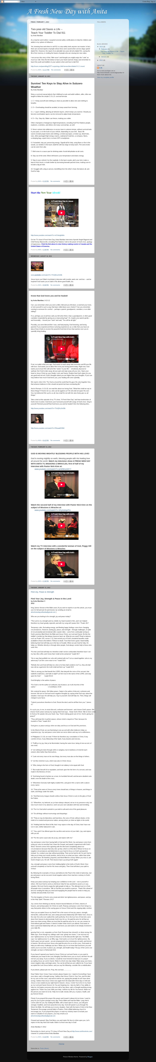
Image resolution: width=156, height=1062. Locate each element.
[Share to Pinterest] (73, 70)
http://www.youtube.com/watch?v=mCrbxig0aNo (47, 235)
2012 (101, 60)
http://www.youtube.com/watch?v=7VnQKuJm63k (48, 408)
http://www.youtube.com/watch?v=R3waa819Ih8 (47, 428)
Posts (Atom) (44, 1048)
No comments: (56, 70)
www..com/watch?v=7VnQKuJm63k (46, 275)
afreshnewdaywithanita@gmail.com (43, 612)
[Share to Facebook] (71, 70)
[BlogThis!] (67, 70)
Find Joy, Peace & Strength (42, 592)
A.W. (100, 68)
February (104, 49)
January (104, 57)
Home (61, 1044)
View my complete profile (105, 77)
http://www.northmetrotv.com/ (82, 1031)
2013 (101, 47)
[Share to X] (69, 70)
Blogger (90, 1057)
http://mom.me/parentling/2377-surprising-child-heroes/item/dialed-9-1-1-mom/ (58, 66)
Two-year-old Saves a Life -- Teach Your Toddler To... (112, 52)
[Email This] (65, 70)
